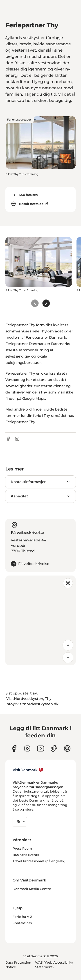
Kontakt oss (22, 923)
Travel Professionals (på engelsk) (39, 861)
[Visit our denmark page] (14, 748)
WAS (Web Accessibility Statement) (54, 964)
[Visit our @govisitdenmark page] (54, 748)
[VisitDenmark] (28, 770)
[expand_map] (68, 583)
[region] (40, 620)
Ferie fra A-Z (22, 917)
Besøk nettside (31, 204)
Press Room (22, 848)
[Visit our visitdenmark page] (41, 748)
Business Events (26, 855)
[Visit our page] (27, 748)
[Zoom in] (68, 645)
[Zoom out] (68, 657)
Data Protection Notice (18, 964)
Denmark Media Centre (32, 889)
